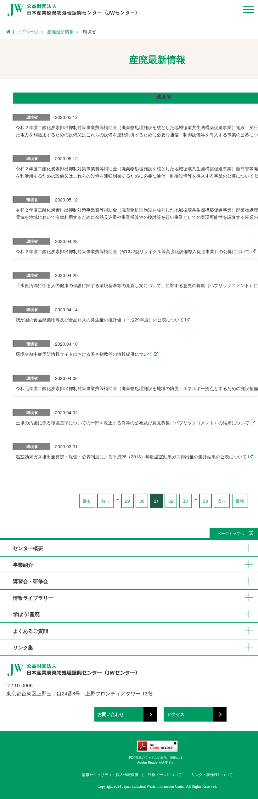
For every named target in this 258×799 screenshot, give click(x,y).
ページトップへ (230, 533)
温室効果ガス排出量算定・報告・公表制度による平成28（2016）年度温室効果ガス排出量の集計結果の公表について (131, 456)
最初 (87, 501)
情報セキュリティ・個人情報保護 (110, 774)
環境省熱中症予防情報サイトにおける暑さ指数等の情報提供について (84, 354)
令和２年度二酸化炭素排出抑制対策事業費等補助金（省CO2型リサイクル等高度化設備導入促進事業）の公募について (133, 251)
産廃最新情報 (60, 31)
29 (127, 501)
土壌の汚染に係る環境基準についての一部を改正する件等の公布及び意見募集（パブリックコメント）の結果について (132, 422)
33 (185, 501)
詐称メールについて (165, 774)
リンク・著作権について (212, 774)
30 (141, 501)
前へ (105, 501)
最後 (240, 501)
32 (170, 501)
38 (205, 501)
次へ (221, 501)
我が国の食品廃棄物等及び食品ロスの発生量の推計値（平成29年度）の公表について (100, 319)
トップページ (24, 31)
